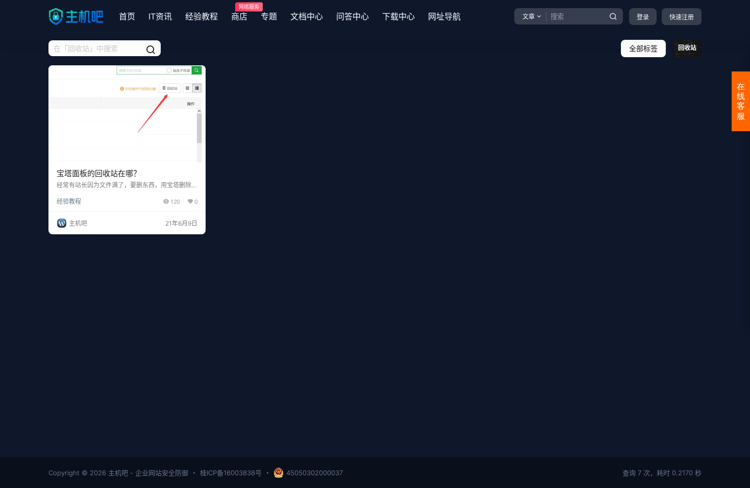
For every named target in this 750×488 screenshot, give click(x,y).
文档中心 (306, 16)
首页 (127, 16)
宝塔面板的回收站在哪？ (99, 173)
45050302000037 (314, 473)
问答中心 (352, 16)
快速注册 (681, 17)
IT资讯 (160, 16)
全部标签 (643, 48)
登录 (643, 17)
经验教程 (201, 16)
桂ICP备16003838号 (231, 473)
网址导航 (444, 16)
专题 (269, 16)
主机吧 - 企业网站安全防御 (147, 473)
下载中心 (398, 16)
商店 (239, 13)
